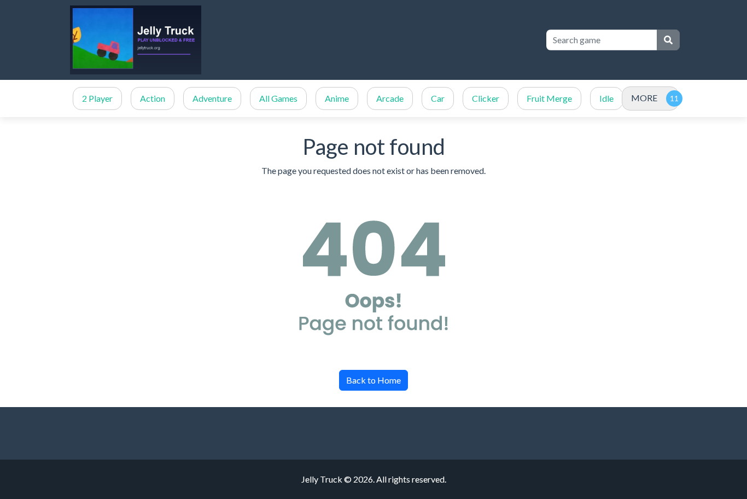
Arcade (390, 98)
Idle (606, 98)
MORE (644, 97)
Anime (337, 98)
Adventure (212, 98)
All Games (278, 98)
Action (152, 98)
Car (438, 98)
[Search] (668, 40)
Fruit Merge (549, 98)
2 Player (97, 98)
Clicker (485, 98)
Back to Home (373, 380)
